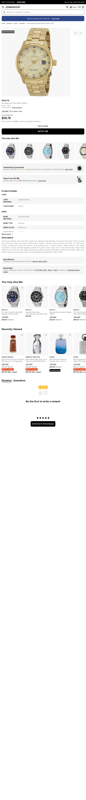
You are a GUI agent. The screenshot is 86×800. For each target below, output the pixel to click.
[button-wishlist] (79, 7)
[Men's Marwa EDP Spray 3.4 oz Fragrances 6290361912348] (46, 335)
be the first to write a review (43, 424)
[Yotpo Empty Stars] (6, 108)
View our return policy (39, 261)
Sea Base (22, 23)
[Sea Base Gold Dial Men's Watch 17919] (81, 33)
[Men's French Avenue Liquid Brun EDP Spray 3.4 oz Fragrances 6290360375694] (22, 335)
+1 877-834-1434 (40, 270)
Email (49, 270)
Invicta (16, 23)
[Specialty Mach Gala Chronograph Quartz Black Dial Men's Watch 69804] (46, 287)
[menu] (3, 7)
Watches (9, 23)
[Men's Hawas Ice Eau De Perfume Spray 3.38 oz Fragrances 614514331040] (70, 335)
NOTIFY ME (43, 131)
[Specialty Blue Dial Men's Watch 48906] (70, 287)
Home (3, 23)
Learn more (69, 169)
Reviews (7, 380)
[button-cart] (83, 7)
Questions (19, 380)
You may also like (10, 138)
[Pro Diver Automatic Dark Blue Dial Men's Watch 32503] (22, 287)
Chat (55, 270)
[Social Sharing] (76, 33)
